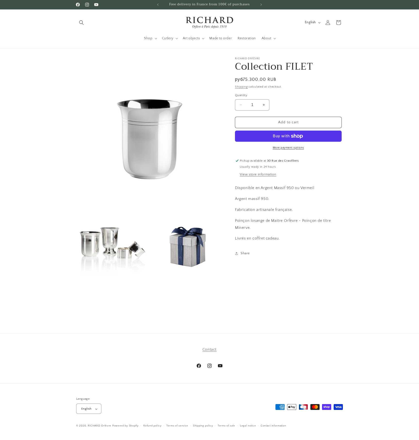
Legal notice (248, 425)
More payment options (288, 147)
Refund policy (152, 425)
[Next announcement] (261, 4)
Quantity (241, 95)
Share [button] (245, 253)
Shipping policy (203, 425)
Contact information (273, 425)
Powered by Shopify (125, 425)
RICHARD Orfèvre (100, 425)
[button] (81, 22)
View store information (258, 174)
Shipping (241, 86)
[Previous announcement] (158, 4)
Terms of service (177, 425)
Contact (209, 349)
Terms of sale (226, 425)
